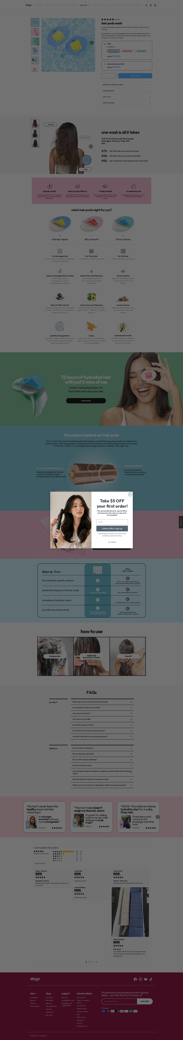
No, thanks (112, 542)
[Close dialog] (130, 494)
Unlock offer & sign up (112, 528)
